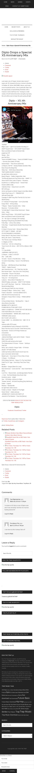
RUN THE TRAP (22, 748)
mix (16, 706)
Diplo (10, 483)
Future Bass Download (9, 702)
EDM (24, 692)
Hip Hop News (12, 704)
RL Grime (21, 708)
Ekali (7, 695)
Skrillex (5, 712)
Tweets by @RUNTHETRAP (10, 596)
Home (3, 45)
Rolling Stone (9, 425)
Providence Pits (14, 523)
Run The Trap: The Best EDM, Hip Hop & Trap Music (17, 17)
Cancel (12, 771)
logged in (12, 546)
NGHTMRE (4, 708)
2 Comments (22, 59)
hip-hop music (27, 702)
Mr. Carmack (20, 706)
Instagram (21, 421)
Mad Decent (6, 706)
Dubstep (20, 692)
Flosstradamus (15, 695)
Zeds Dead (26, 715)
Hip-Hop (14, 483)
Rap (15, 708)
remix (17, 708)
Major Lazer (12, 706)
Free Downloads (13, 698)
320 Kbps (4, 690)
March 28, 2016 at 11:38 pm (18, 501)
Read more (5, 419)
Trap (18, 712)
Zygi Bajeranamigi (15, 499)
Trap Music (26, 483)
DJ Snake (12, 692)
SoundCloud (17, 410)
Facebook (10, 410)
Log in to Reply (9, 514)
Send (4, 771)
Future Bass (24, 698)
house (18, 704)
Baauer (21, 690)
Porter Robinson (11, 708)
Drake (16, 692)
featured (9, 695)
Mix (9, 481)
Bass (24, 690)
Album (8, 690)
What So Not (20, 715)
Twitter (24, 410)
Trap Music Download (9, 715)
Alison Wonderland (14, 690)
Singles (27, 708)
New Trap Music (27, 706)
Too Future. (11, 712)
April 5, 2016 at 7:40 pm (17, 525)
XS (30, 483)
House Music (19, 483)
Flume (20, 695)
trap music (11, 660)
